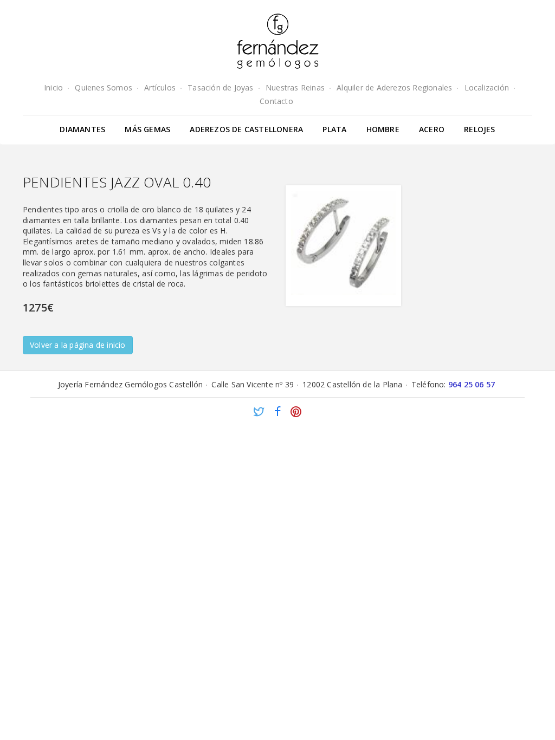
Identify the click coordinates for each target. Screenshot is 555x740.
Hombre (382, 129)
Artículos (160, 87)
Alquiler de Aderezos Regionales (394, 87)
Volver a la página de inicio (78, 345)
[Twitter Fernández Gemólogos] (259, 413)
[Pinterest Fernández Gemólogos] (295, 413)
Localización (486, 87)
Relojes (479, 129)
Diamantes (82, 129)
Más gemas (147, 129)
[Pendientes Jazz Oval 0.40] (343, 245)
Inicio (53, 87)
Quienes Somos (103, 87)
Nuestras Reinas (295, 87)
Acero (431, 129)
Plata (334, 129)
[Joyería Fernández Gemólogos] (278, 41)
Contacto (276, 101)
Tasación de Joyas (220, 87)
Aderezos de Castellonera (246, 129)
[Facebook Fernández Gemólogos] (277, 413)
